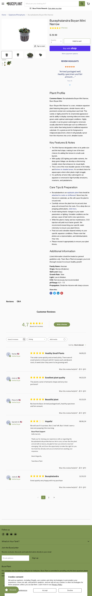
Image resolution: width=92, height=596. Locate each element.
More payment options (70, 53)
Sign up (35, 558)
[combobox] (52, 3)
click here (72, 209)
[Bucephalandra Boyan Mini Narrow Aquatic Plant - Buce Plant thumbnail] (6, 54)
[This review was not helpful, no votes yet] (83, 369)
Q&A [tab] (19, 301)
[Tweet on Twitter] (54, 293)
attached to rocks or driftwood (64, 195)
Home (4, 15)
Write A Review (62, 324)
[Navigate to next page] (54, 497)
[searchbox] (14, 339)
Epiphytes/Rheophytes (17, 15)
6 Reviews (64, 28)
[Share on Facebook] (51, 293)
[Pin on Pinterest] (61, 293)
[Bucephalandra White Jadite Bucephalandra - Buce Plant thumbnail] (6, 62)
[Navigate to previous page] (38, 497)
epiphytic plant (73, 192)
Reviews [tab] (10, 301)
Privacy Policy (57, 585)
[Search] (82, 3)
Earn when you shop (54, 8)
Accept (44, 590)
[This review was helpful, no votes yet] (80, 369)
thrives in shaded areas (64, 169)
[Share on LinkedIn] (58, 293)
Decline (70, 590)
